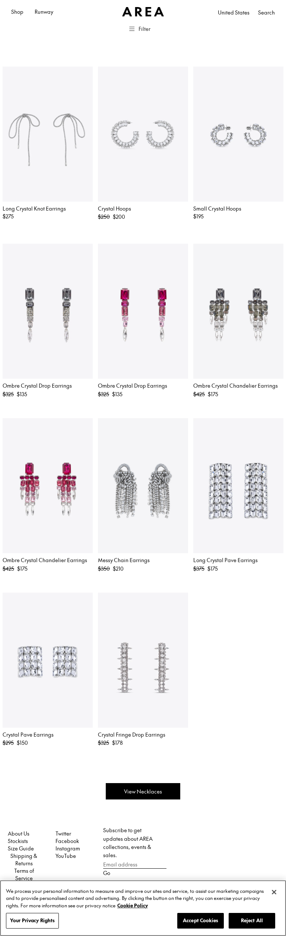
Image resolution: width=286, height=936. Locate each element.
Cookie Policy (132, 905)
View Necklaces (143, 791)
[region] (143, 908)
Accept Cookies (200, 920)
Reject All (252, 920)
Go (106, 872)
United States (234, 12)
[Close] (274, 892)
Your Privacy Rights (32, 920)
